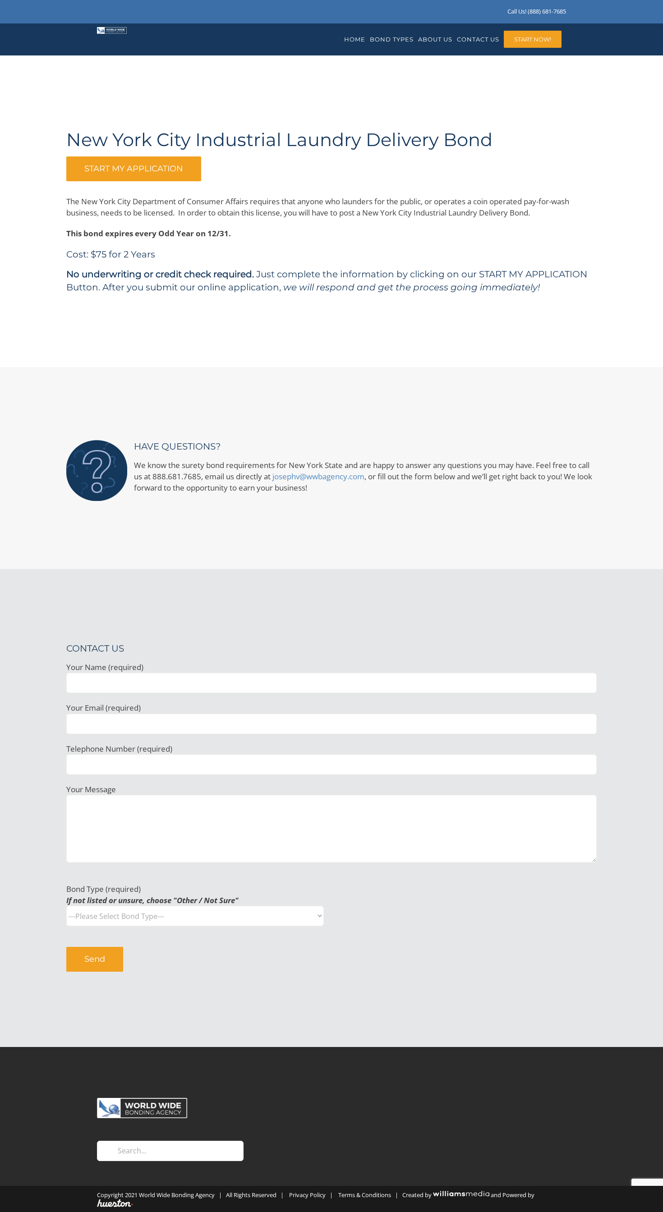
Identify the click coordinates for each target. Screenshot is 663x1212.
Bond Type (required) (152, 894)
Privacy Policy (307, 1195)
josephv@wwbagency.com (318, 476)
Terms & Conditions (364, 1195)
